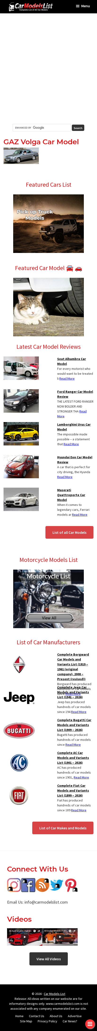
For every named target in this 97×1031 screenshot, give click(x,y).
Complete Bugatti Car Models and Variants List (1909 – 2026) (74, 725)
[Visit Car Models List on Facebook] (28, 881)
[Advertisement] (48, 68)
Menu (85, 6)
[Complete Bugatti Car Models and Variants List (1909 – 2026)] (19, 720)
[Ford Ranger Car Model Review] (21, 392)
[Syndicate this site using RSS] (42, 881)
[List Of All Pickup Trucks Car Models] (48, 197)
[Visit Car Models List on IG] (14, 881)
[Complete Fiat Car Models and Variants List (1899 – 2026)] (19, 786)
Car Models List (54, 994)
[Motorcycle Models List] (48, 572)
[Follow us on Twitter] (56, 881)
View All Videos (48, 959)
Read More (67, 378)
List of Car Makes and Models (62, 828)
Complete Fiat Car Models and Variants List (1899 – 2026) (73, 790)
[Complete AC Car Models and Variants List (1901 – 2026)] (19, 753)
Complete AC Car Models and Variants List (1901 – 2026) (73, 758)
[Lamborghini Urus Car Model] (21, 425)
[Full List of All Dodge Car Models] (24, 931)
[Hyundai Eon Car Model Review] (21, 457)
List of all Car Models (69, 532)
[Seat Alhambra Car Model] (21, 359)
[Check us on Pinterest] (71, 881)
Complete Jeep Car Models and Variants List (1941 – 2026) (73, 692)
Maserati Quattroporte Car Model (71, 495)
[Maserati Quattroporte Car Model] (21, 490)
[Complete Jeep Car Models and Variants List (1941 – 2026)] (19, 687)
